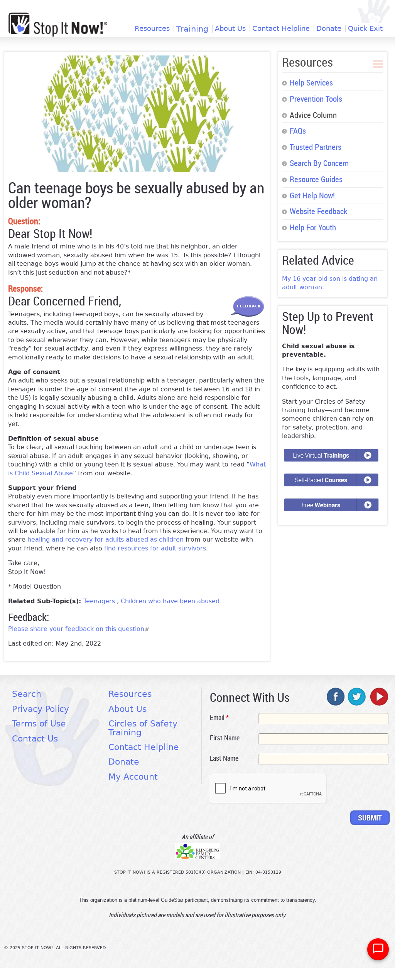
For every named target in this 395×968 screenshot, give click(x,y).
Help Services (311, 82)
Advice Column (313, 114)
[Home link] (58, 24)
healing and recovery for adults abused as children (105, 539)
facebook (336, 696)
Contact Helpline (281, 28)
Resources (152, 28)
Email (219, 717)
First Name (225, 737)
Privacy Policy (40, 709)
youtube (378, 696)
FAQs (298, 130)
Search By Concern (319, 163)
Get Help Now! (312, 195)
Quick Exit (365, 28)
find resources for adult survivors (155, 548)
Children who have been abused (170, 601)
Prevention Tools (316, 98)
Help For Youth (313, 227)
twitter (357, 696)
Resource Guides (316, 179)
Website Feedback (318, 211)
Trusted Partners (315, 146)
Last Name (224, 758)
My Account (133, 777)
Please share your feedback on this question (78, 628)
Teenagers (100, 601)
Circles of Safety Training (142, 728)
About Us (230, 28)
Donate (328, 28)
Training (192, 29)
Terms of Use (39, 723)
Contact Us (35, 738)
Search (26, 694)
